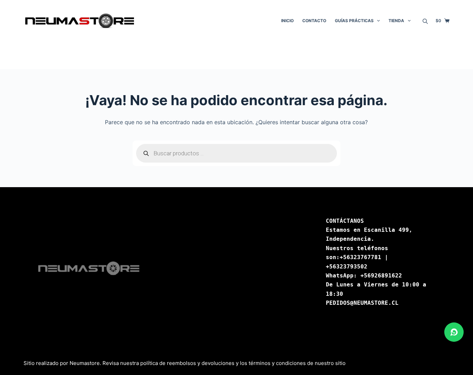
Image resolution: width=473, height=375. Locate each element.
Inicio (287, 20)
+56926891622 (381, 275)
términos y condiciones (277, 363)
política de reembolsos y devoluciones (187, 363)
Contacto (314, 20)
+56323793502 (346, 266)
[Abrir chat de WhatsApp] (454, 332)
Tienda (396, 20)
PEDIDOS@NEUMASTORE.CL (362, 303)
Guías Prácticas (354, 20)
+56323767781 (360, 257)
